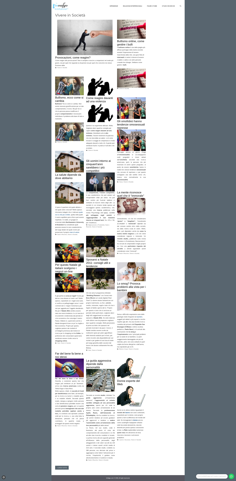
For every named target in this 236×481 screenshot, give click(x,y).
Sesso (121, 182)
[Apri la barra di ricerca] (180, 6)
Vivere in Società (62, 67)
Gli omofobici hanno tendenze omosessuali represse (131, 124)
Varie (89, 350)
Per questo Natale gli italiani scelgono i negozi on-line (68, 268)
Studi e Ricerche (168, 6)
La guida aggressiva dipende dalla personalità (98, 364)
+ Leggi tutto (62, 467)
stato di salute (74, 232)
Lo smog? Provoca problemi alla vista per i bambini (131, 287)
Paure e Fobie (152, 6)
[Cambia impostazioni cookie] (4, 477)
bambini (139, 317)
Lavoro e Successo (124, 440)
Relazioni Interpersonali (132, 6)
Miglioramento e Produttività (96, 225)
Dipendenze (114, 6)
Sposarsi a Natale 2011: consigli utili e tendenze (98, 263)
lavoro (127, 412)
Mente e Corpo (123, 349)
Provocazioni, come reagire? (73, 57)
